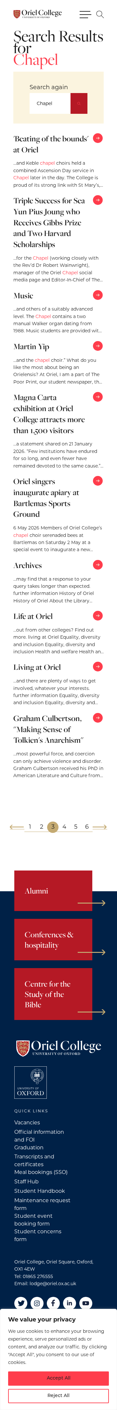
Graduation (29, 1147)
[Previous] (17, 827)
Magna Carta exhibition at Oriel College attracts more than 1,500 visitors (49, 413)
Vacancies (27, 1123)
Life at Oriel (33, 616)
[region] (58, 1359)
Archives (27, 565)
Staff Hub (26, 1182)
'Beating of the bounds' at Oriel (50, 144)
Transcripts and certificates (34, 1160)
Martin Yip (31, 346)
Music (23, 295)
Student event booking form (33, 1220)
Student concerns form (37, 1235)
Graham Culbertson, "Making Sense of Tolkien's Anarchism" (48, 729)
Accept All (59, 1378)
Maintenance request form (42, 1204)
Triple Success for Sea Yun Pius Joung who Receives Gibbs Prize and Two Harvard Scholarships (49, 222)
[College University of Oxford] (30, 1082)
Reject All (58, 1395)
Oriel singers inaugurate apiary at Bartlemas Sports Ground (46, 497)
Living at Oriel (37, 667)
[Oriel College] (37, 14)
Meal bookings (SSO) (41, 1172)
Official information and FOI (39, 1136)
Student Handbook (39, 1191)
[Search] (79, 103)
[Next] (100, 827)
